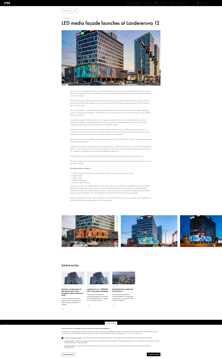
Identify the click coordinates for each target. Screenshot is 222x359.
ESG (144, 3)
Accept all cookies (153, 354)
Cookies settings (111, 323)
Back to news (66, 10)
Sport (150, 3)
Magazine (163, 3)
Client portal (181, 3)
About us (130, 3)
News (156, 3)
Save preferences (68, 354)
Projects (138, 3)
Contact (172, 3)
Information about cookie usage (132, 333)
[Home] (7, 3)
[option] (89, 231)
